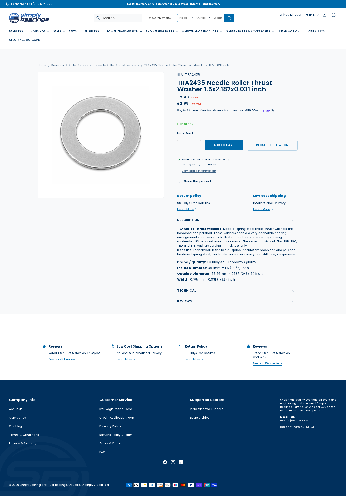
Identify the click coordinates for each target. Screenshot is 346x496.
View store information (199, 171)
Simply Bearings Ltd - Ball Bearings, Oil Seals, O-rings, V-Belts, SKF (65, 485)
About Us (15, 409)
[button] (17, 31)
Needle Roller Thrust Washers (117, 65)
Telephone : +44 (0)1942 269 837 (32, 4)
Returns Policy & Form (115, 435)
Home (42, 65)
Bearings (57, 65)
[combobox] (118, 18)
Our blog (15, 426)
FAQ (102, 452)
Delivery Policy (110, 426)
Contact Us (17, 418)
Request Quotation (272, 145)
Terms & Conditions (24, 435)
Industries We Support (206, 409)
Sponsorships (199, 418)
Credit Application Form (117, 418)
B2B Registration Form (115, 409)
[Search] (98, 18)
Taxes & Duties (110, 443)
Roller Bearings (80, 65)
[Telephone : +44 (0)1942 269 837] (7, 4)
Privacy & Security (22, 443)
